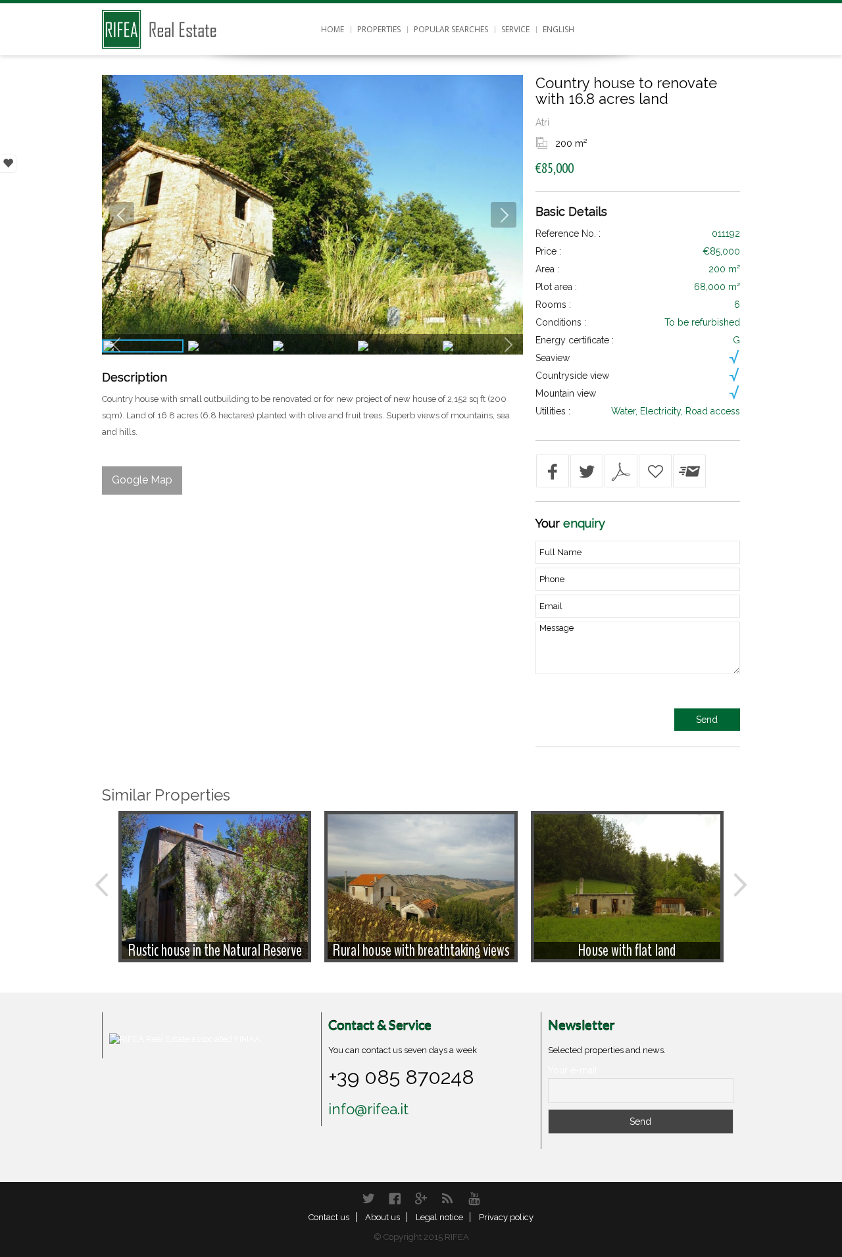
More (214, 886)
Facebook (395, 1198)
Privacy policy (506, 1217)
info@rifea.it (368, 1109)
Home (332, 29)
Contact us (329, 1217)
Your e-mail (572, 1070)
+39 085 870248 (401, 1077)
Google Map (142, 480)
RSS (447, 1198)
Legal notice (439, 1217)
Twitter (368, 1198)
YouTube (473, 1198)
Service (515, 29)
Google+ (421, 1198)
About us (382, 1217)
